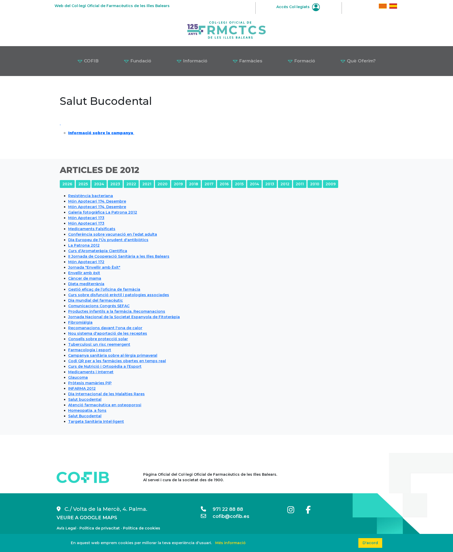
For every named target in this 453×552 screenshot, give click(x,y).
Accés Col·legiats (293, 6)
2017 (208, 184)
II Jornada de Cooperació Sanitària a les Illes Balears (118, 256)
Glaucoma (78, 377)
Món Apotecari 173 (86, 217)
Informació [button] (194, 60)
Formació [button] (304, 60)
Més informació (230, 542)
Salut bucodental (84, 399)
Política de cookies (141, 528)
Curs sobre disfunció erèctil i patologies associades (118, 295)
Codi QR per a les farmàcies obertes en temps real (117, 361)
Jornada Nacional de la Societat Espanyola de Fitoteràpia (124, 317)
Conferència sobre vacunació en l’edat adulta (112, 234)
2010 (314, 184)
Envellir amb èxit (84, 272)
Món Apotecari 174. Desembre (97, 201)
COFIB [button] (91, 60)
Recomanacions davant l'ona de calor (105, 328)
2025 (83, 184)
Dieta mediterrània (86, 284)
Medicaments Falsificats (91, 228)
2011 (300, 184)
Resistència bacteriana (90, 195)
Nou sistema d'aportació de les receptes (107, 333)
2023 (115, 184)
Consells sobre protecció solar (98, 339)
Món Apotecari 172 (86, 261)
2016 (224, 184)
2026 (67, 184)
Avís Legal (66, 528)
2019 (178, 184)
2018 (193, 184)
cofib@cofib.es (227, 516)
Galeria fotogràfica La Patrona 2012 (102, 212)
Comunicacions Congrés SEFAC (99, 306)
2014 (254, 184)
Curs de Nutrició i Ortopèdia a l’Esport (105, 366)
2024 (99, 184)
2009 (331, 184)
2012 (285, 184)
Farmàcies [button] (250, 60)
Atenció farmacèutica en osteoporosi (104, 405)
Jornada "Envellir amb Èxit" (94, 267)
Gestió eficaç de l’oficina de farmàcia (104, 289)
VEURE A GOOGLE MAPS (87, 518)
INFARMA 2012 (82, 388)
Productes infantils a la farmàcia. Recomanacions (116, 311)
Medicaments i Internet (91, 372)
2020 (163, 184)
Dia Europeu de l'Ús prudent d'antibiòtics (108, 239)
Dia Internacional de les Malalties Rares (106, 394)
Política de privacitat (99, 528)
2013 (269, 184)
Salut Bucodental (84, 416)
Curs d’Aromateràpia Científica (97, 250)
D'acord (370, 542)
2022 (131, 184)
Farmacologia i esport (89, 350)
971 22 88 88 (224, 509)
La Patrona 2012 (84, 245)
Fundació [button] (140, 60)
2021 (146, 184)
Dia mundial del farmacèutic (95, 300)
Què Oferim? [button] (361, 60)
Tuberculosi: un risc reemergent (99, 344)
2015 (239, 184)
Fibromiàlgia (80, 322)
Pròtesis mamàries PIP (90, 383)
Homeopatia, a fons (87, 410)
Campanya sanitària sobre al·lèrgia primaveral (112, 355)
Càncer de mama (84, 278)
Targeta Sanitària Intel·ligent (96, 421)
